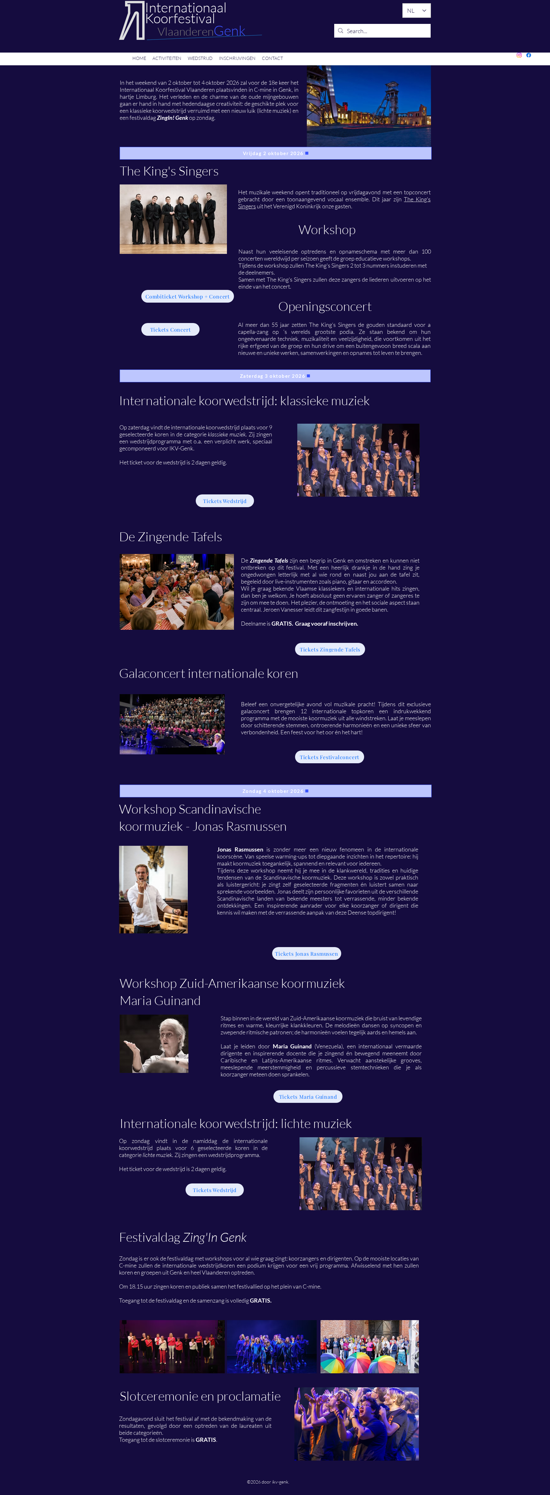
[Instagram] (519, 55)
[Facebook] (528, 55)
